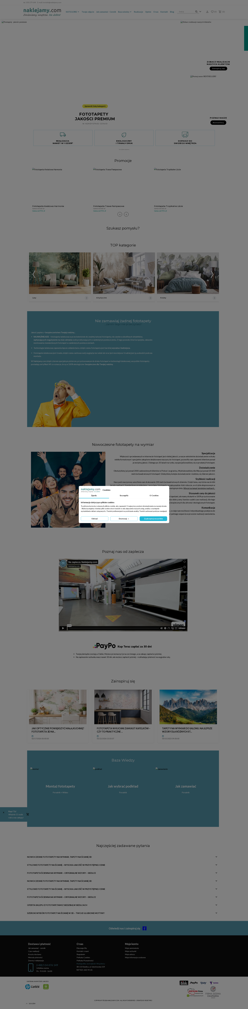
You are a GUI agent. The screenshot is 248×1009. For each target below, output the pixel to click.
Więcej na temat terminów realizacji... (199, 488)
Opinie (148, 12)
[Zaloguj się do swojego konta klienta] (206, 12)
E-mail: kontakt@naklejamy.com (49, 2)
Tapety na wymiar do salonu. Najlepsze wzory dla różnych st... (187, 730)
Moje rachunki (130, 951)
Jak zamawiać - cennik (36, 948)
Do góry (32, 1003)
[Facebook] (223, 2)
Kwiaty (163, 298)
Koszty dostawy (34, 954)
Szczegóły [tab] (124, 495)
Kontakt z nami (83, 951)
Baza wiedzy (123, 12)
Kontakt (164, 12)
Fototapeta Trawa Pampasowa (108, 206)
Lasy (34, 298)
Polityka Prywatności (85, 960)
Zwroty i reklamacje (36, 960)
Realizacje (138, 12)
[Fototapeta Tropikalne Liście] (184, 186)
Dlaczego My (82, 948)
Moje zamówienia (132, 948)
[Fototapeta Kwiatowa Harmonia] (62, 186)
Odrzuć (94, 519)
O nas (155, 12)
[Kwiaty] (188, 273)
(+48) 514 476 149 (47, 965)
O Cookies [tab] (154, 495)
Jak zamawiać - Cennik (106, 12)
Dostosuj (123, 519)
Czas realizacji (33, 951)
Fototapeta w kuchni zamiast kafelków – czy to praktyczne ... (123, 730)
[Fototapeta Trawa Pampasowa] (123, 186)
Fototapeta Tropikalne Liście (168, 206)
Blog (172, 12)
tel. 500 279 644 (29, 2)
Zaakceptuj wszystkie (153, 519)
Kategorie (71, 12)
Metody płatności (35, 957)
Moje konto (131, 943)
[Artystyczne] (124, 273)
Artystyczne (101, 298)
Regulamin (81, 954)
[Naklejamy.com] (42, 12)
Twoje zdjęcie (88, 12)
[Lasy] (60, 273)
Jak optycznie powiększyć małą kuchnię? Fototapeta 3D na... (58, 730)
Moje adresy (130, 954)
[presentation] (120, 214)
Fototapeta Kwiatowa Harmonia (48, 206)
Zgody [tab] (94, 495)
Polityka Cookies (83, 957)
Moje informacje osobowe (135, 957)
